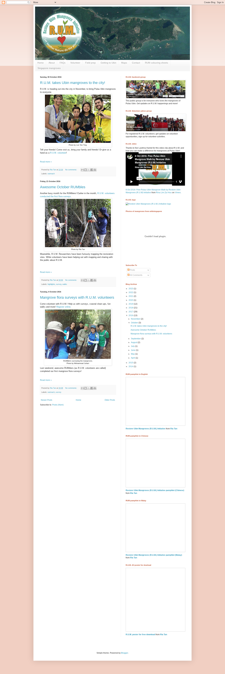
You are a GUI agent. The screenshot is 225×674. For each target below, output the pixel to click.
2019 (131, 304)
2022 (131, 292)
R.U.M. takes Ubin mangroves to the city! (72, 83)
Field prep (90, 62)
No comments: (71, 170)
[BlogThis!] (85, 169)
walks (64, 284)
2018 (131, 308)
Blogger (124, 653)
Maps (124, 62)
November (136, 319)
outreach (51, 174)
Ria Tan (173, 429)
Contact (136, 62)
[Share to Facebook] (91, 169)
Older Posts (110, 400)
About (52, 62)
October (135, 323)
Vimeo (178, 192)
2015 (131, 363)
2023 (131, 288)
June (133, 350)
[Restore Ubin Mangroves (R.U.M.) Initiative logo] (148, 204)
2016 (131, 315)
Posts (132, 270)
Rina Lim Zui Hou (164, 192)
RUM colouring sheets (156, 62)
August (134, 342)
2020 (131, 300)
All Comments (135, 275)
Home (40, 62)
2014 (131, 366)
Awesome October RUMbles (62, 187)
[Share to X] (88, 169)
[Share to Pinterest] (95, 169)
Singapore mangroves (49, 68)
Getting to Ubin (108, 62)
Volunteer (75, 62)
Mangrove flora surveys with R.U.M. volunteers (77, 297)
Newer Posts (46, 400)
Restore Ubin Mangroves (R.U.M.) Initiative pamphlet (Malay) (154, 555)
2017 (131, 312)
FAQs (62, 62)
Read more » (46, 162)
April (133, 358)
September (136, 338)
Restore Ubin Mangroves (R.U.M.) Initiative (145, 429)
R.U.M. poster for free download (140, 634)
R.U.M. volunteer (58, 153)
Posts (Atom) (58, 405)
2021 (131, 296)
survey (58, 284)
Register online (63, 307)
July (133, 346)
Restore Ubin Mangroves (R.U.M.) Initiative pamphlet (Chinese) (155, 490)
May (133, 354)
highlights (51, 284)
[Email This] (82, 169)
